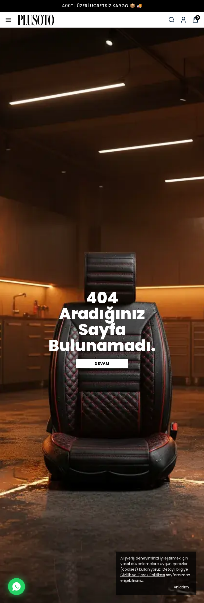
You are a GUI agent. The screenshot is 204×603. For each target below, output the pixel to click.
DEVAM (102, 363)
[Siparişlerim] (183, 19)
